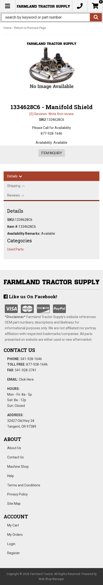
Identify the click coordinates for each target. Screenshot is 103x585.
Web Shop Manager (51, 579)
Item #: (12, 227)
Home (7, 28)
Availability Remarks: (23, 233)
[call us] (80, 6)
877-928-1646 (37, 364)
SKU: (43, 120)
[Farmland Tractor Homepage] (43, 6)
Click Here (26, 379)
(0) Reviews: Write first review (51, 114)
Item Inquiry (51, 153)
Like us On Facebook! (32, 296)
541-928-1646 (31, 359)
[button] (51, 17)
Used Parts (15, 249)
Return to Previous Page (30, 28)
